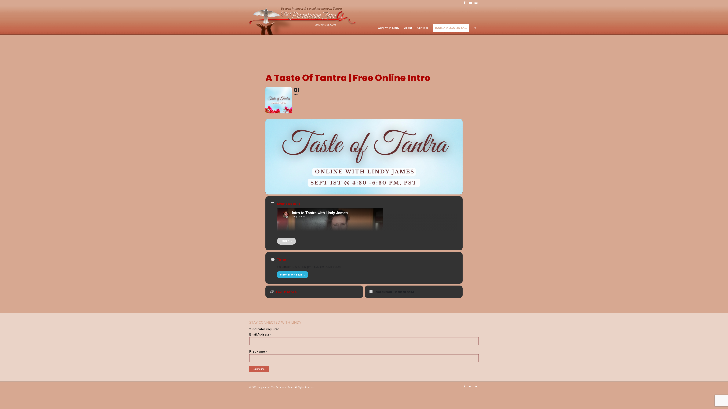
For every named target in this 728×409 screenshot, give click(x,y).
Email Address (260, 334)
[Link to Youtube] (470, 3)
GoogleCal (404, 292)
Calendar (383, 292)
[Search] (475, 27)
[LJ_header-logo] (303, 20)
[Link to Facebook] (464, 3)
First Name (258, 351)
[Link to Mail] (476, 3)
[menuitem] (388, 27)
